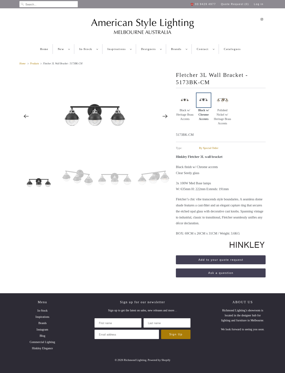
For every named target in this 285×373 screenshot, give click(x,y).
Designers (149, 49)
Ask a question (220, 272)
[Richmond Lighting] (142, 27)
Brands (177, 49)
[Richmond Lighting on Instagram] (262, 19)
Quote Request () (235, 4)
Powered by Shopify (159, 360)
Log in (259, 4)
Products (35, 63)
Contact (204, 49)
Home (44, 49)
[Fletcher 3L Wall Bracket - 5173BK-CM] (95, 116)
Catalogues (232, 49)
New (62, 49)
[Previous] (26, 116)
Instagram (42, 329)
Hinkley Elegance (42, 348)
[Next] (165, 116)
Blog (42, 335)
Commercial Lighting (42, 342)
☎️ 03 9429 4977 (203, 4)
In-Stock (86, 49)
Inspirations (117, 49)
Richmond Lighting (135, 360)
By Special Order (208, 148)
